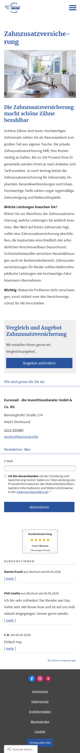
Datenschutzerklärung (32, 492)
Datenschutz (40, 701)
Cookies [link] (40, 731)
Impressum (40, 691)
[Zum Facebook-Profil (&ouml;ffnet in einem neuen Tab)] (32, 678)
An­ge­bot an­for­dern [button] (39, 362)
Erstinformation (40, 711)
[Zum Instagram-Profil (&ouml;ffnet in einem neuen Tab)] (40, 678)
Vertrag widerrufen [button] (40, 742)
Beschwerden (40, 721)
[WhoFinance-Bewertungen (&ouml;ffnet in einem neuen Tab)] (48, 678)
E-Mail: (8, 461)
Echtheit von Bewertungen (63, 660)
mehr (10, 578)
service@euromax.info (21, 436)
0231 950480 (13, 430)
